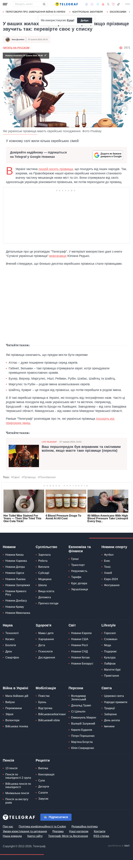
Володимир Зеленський (78, 697)
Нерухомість (79, 571)
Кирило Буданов (81, 729)
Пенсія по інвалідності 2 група (18, 776)
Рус (127, 4)
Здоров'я (43, 625)
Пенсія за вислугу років (16, 801)
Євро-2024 (111, 579)
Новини (9, 547)
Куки (70, 20)
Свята (106, 688)
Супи (41, 780)
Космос (10, 639)
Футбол (108, 554)
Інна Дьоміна (18, 39)
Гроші (75, 558)
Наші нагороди (78, 831)
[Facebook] (86, 4)
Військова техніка (16, 726)
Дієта (41, 645)
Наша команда (12, 836)
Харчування (46, 639)
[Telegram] (97, 4)
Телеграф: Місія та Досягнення (68, 836)
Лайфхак (110, 663)
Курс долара (79, 583)
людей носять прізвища (55, 169)
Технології (12, 633)
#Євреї (15, 477)
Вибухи (10, 702)
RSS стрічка (101, 836)
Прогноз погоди (48, 603)
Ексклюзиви (118, 11)
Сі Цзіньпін (78, 711)
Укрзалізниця (79, 589)
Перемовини (13, 708)
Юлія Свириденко (82, 748)
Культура (110, 657)
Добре (84, 20)
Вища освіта (46, 591)
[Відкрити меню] (5, 4)
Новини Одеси (14, 572)
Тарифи (76, 577)
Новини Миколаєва (17, 612)
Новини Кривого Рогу (15, 593)
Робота (42, 560)
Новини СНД (79, 651)
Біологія (10, 645)
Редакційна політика (85, 826)
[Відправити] (44, 4)
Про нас (8, 826)
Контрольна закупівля (87, 11)
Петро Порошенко (83, 735)
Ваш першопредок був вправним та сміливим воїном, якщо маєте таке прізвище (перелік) (81, 448)
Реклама (58, 831)
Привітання (111, 675)
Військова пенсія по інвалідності (18, 785)
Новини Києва (14, 554)
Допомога (44, 597)
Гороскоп (110, 633)
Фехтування (111, 585)
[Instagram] (113, 4)
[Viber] (92, 4)
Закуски (43, 798)
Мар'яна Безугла (82, 741)
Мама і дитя (46, 633)
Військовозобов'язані (52, 714)
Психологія (45, 651)
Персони (76, 688)
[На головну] (66, 4)
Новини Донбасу (16, 600)
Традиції (109, 708)
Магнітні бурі (112, 669)
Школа (42, 585)
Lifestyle (108, 625)
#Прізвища (29, 477)
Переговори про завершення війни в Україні (35, 11)
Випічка (43, 768)
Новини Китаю (80, 657)
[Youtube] (103, 4)
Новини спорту (114, 547)
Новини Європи (81, 633)
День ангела (112, 720)
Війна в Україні (15, 688)
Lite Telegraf (49, 442)
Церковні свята (114, 695)
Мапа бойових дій (16, 695)
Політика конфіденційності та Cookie (42, 826)
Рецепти (43, 760)
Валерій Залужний (83, 723)
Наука (8, 625)
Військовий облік (49, 720)
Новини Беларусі (82, 663)
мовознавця (57, 256)
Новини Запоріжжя (17, 585)
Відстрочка (45, 708)
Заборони (110, 714)
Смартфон (12, 657)
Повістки (44, 695)
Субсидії (43, 572)
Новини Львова (15, 579)
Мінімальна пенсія (17, 793)
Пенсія (8, 760)
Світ (72, 625)
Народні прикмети (115, 702)
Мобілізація (46, 688)
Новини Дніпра (15, 566)
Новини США (79, 639)
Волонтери (12, 720)
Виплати (43, 566)
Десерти (43, 786)
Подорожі (110, 651)
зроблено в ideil (119, 846)
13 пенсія (11, 768)
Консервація (46, 774)
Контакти (99, 831)
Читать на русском (16, 47)
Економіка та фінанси (80, 549)
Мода (107, 645)
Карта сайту (35, 836)
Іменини (109, 726)
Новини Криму (14, 606)
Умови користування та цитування (25, 831)
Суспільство (46, 547)
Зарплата (44, 554)
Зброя (9, 714)
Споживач (110, 639)
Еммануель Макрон (83, 717)
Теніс (107, 566)
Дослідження (46, 657)
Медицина (44, 579)
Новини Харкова (16, 560)
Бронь (42, 702)
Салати (43, 792)
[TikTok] (118, 4)
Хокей (108, 572)
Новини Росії (79, 645)
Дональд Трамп (81, 705)
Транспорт (78, 564)
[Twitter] (108, 4)
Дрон (8, 651)
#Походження (47, 477)
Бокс (107, 560)
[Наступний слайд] (129, 11)
